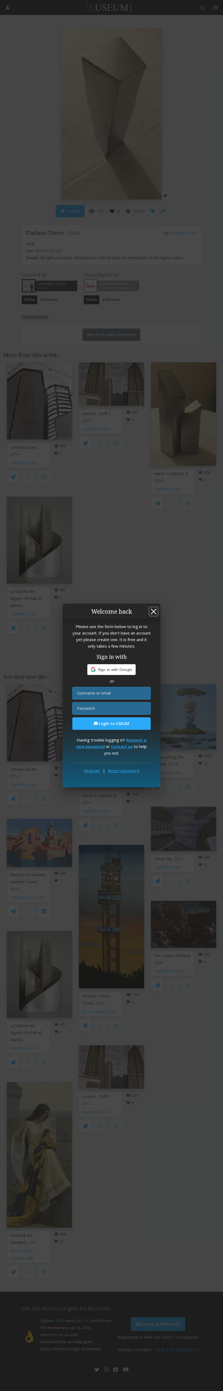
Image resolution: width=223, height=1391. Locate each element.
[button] (111, 669)
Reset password (123, 770)
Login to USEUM (113, 723)
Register (92, 770)
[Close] (154, 611)
